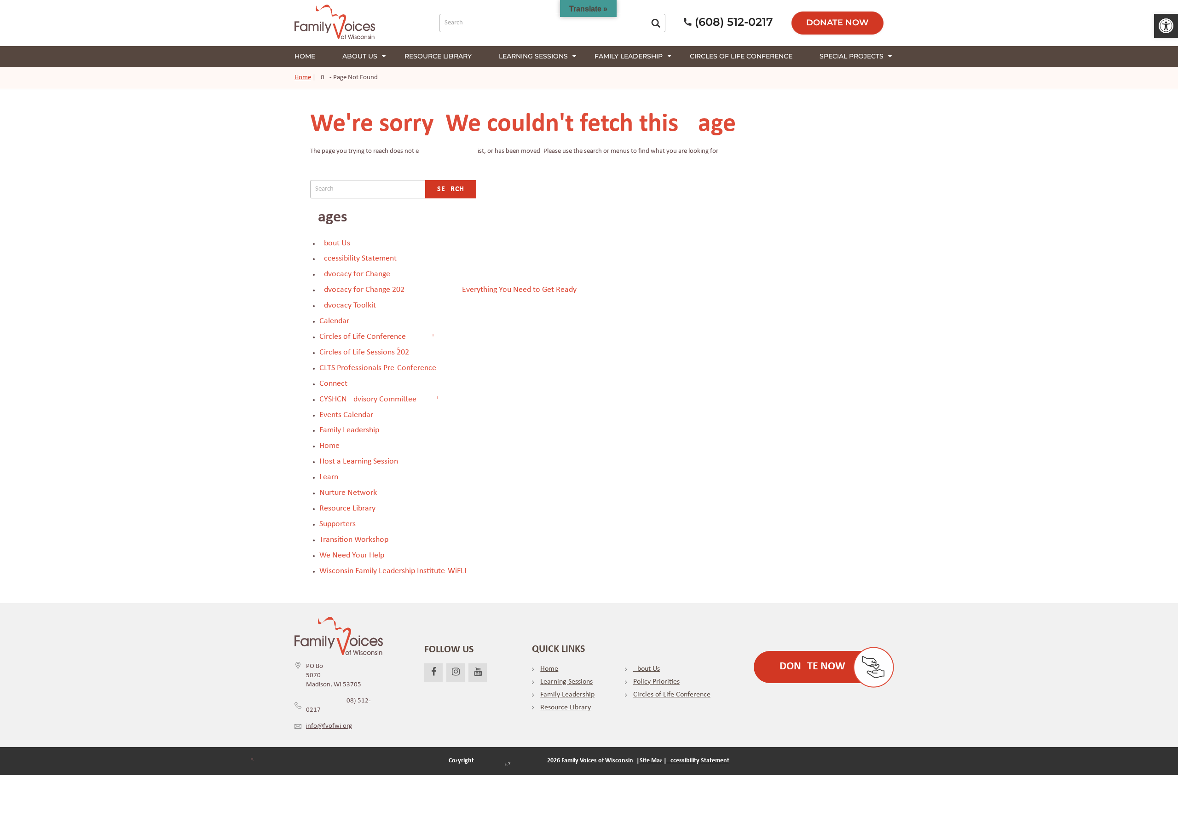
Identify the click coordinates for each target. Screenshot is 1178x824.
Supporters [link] (337, 524)
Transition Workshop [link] (353, 539)
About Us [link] (359, 56)
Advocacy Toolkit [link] (347, 305)
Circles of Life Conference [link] (741, 56)
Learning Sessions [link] (533, 56)
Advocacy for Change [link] (354, 274)
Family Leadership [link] (629, 56)
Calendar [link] (334, 321)
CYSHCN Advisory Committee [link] (367, 399)
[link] (1166, 26)
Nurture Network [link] (348, 492)
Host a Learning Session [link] (358, 461)
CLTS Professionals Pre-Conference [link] (377, 368)
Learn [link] (328, 477)
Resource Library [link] (438, 56)
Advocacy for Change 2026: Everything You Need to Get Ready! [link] (449, 289)
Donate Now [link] (837, 22)
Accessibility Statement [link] (358, 258)
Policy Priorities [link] (656, 681)
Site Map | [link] (653, 760)
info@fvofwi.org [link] (329, 726)
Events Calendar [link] (346, 415)
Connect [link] (333, 383)
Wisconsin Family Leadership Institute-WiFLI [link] (393, 571)
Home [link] (304, 56)
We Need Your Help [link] (351, 555)
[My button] (656, 23)
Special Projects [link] (852, 56)
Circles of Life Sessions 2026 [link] (364, 352)
